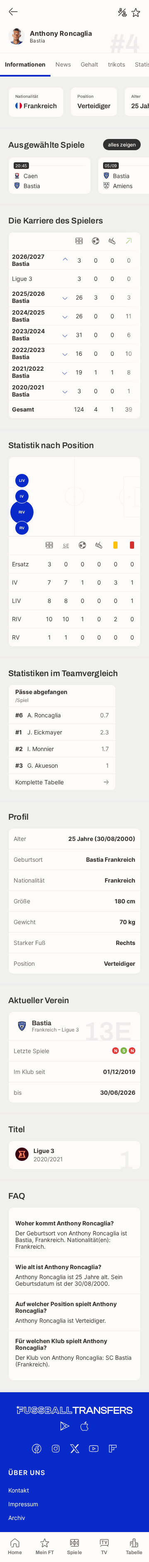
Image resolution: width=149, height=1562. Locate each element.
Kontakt (18, 1490)
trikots (116, 64)
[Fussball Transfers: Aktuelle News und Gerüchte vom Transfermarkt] (74, 1410)
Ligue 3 (22, 278)
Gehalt (89, 64)
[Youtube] (93, 1449)
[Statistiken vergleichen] (122, 12)
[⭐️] (136, 12)
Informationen (25, 64)
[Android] (65, 1426)
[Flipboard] (112, 1449)
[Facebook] (36, 1449)
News (63, 64)
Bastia (38, 40)
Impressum (23, 1503)
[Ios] (84, 1426)
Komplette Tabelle (39, 782)
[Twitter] (74, 1449)
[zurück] (13, 12)
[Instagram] (55, 1449)
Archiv (16, 1517)
